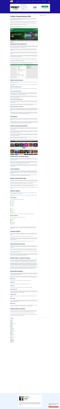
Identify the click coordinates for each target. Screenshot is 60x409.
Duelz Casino (11, 337)
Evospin (11, 330)
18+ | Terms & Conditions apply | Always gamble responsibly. (45, 8)
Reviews (26, 1)
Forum (17, 2)
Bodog (11, 321)
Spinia (11, 335)
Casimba (11, 324)
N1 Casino (11, 327)
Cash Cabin (11, 320)
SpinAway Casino (12, 329)
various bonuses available (20, 84)
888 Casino (11, 325)
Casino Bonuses (38, 1)
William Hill (11, 333)
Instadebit (13, 203)
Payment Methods (44, 1)
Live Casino (29, 1)
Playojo (11, 332)
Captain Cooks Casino (12, 323)
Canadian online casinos (25, 24)
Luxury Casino (12, 342)
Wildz (11, 336)
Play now (45, 6)
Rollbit (11, 338)
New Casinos (22, 1)
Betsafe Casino (12, 319)
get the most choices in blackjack (16, 161)
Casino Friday (11, 328)
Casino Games (33, 1)
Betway (11, 326)
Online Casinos (18, 1)
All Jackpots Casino (12, 334)
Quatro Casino (12, 339)
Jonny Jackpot (11, 341)
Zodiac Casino (12, 322)
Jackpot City (11, 331)
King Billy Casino (12, 340)
